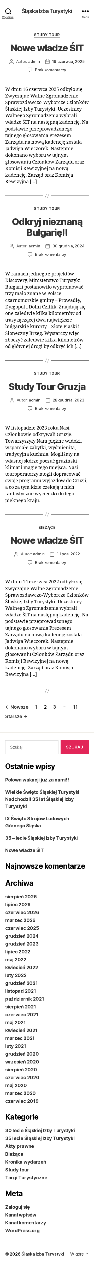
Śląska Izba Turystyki (47, 11)
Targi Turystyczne (26, 1177)
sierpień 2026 (21, 896)
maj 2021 (15, 1022)
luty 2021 (15, 1046)
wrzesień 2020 (22, 1062)
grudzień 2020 (22, 1054)
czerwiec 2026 (22, 912)
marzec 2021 (20, 1038)
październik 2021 (24, 999)
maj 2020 (16, 1085)
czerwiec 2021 (21, 1014)
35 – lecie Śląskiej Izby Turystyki (41, 838)
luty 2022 (16, 975)
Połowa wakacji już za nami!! (37, 780)
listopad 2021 (20, 991)
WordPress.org (22, 1230)
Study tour (47, 34)
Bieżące (47, 527)
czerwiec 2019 (22, 1101)
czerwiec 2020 (22, 1077)
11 (75, 707)
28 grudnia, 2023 (68, 400)
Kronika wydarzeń (25, 1162)
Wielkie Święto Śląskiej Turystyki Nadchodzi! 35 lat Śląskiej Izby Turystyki (42, 799)
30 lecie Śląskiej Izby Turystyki (40, 1130)
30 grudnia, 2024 (68, 245)
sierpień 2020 (21, 1069)
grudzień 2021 (21, 983)
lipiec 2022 (17, 951)
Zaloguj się (17, 1207)
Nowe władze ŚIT (47, 48)
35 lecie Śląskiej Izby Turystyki (39, 1138)
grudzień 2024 (22, 936)
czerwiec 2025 (22, 928)
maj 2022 (15, 959)
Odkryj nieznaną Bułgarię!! (47, 227)
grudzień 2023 (22, 944)
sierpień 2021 (20, 1006)
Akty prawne (19, 1146)
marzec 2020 (20, 1093)
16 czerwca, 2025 (68, 61)
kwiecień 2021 (21, 1030)
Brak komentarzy (50, 69)
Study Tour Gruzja (47, 386)
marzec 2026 (20, 920)
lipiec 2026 (18, 904)
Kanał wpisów (20, 1215)
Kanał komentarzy (25, 1222)
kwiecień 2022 (21, 967)
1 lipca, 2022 (68, 553)
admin (34, 61)
